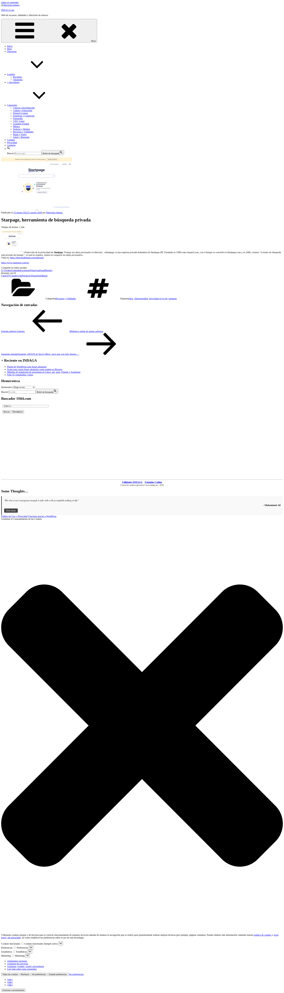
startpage (172, 298)
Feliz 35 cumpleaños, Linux (20, 374)
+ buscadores (13, 82)
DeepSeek (36, 275)
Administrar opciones (17, 961)
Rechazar (25, 974)
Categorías (12, 105)
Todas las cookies (10, 974)
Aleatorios (18, 79)
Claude (13, 275)
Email (42, 270)
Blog (9, 49)
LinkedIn (16, 270)
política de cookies (262, 935)
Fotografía (18, 118)
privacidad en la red (158, 298)
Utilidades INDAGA (132, 482)
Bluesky (49, 270)
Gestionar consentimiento (13, 990)
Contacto (11, 145)
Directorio (12, 51)
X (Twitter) (6, 270)
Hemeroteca (6, 387)
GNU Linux (19, 121)
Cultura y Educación (22, 110)
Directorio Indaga (54, 212)
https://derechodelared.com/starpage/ (27, 257)
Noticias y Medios (21, 129)
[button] (8, 148)
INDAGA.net (7, 10)
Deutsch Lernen (20, 113)
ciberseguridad (141, 298)
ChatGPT (5, 275)
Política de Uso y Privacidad (14, 516)
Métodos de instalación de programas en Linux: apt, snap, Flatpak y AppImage (43, 372)
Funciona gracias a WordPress (42, 516)
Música (16, 126)
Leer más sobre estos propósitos (22, 969)
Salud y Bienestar (21, 137)
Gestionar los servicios (17, 963)
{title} (10, 979)
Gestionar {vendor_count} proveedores (25, 966)
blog (131, 298)
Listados (11, 74)
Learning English (21, 124)
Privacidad (12, 142)
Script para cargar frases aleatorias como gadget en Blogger (34, 369)
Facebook (24, 270)
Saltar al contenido (9, 2)
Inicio (9, 46)
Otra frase (11, 510)
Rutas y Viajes (19, 134)
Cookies (11, 140)
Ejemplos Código (153, 482)
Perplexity (26, 275)
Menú (93, 41)
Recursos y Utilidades (23, 132)
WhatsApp (34, 270)
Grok (19, 275)
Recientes (17, 77)
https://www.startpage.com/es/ (15, 262)
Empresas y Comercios (23, 116)
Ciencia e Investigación (24, 108)
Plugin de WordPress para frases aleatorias (26, 366)
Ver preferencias (39, 974)
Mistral (44, 275)
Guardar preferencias (58, 974)
